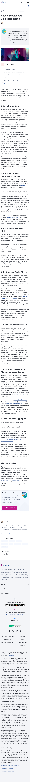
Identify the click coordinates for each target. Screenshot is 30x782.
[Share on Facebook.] (2, 553)
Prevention (21, 11)
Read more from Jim (6, 534)
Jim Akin (7, 23)
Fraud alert (18, 541)
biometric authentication (20, 400)
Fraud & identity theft (10, 11)
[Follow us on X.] (13, 631)
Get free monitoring (9, 508)
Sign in (23, 2)
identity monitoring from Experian (10, 480)
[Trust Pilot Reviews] (15, 626)
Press (7, 647)
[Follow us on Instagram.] (17, 631)
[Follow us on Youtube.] (20, 631)
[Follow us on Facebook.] (9, 631)
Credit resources (5, 593)
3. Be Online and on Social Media (12, 75)
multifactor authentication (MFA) (15, 404)
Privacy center (7, 639)
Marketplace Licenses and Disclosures (10, 765)
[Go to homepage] (2, 11)
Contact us (22, 645)
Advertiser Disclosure (22, 6)
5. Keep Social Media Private (11, 80)
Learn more (3, 672)
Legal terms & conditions (8, 636)
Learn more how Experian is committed (15, 614)
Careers (22, 639)
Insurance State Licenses (7, 768)
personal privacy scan (12, 217)
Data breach (11, 541)
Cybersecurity (4, 541)
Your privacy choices (15, 622)
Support (3, 584)
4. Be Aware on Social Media (11, 78)
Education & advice (5, 589)
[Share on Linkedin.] (7, 553)
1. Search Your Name (9, 69)
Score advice (25, 543)
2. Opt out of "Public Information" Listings (14, 72)
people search (24, 185)
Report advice (17, 543)
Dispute (11, 543)
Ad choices (22, 636)
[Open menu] (27, 2)
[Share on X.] (4, 553)
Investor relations (22, 642)
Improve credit (5, 546)
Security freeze (5, 543)
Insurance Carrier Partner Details (8, 771)
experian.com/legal (12, 655)
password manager (18, 394)
